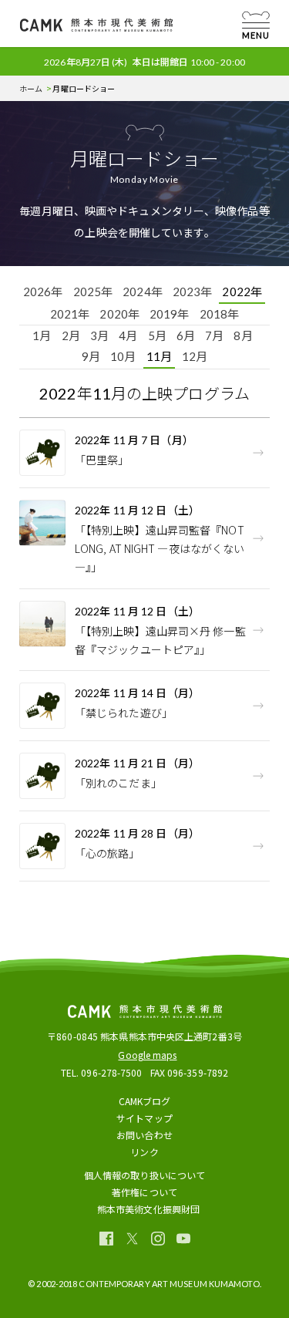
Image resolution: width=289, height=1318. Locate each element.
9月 (91, 356)
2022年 (242, 291)
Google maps (147, 1054)
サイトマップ (144, 1117)
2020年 (119, 314)
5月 (157, 335)
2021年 (70, 314)
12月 (194, 356)
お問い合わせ (144, 1134)
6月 (185, 335)
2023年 (193, 291)
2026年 (43, 291)
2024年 (143, 291)
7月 (214, 335)
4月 (128, 335)
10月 (123, 356)
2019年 (170, 314)
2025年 (93, 291)
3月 (99, 335)
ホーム (30, 88)
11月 (159, 356)
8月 (243, 335)
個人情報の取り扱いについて (144, 1174)
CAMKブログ (145, 1100)
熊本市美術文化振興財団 (148, 1208)
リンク (144, 1151)
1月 (41, 335)
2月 (71, 335)
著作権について (144, 1191)
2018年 (220, 314)
